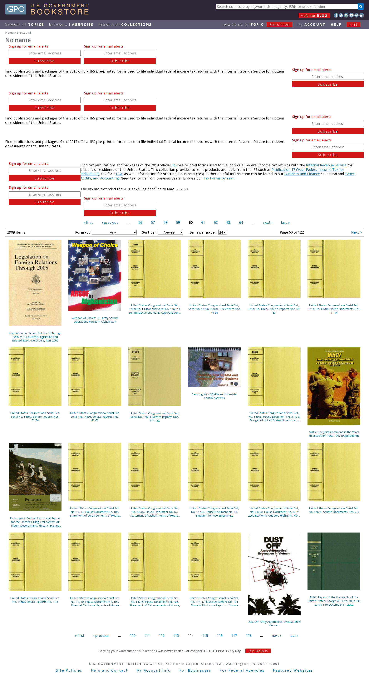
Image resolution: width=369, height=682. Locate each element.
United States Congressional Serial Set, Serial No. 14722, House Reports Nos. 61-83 (274, 308)
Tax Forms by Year (218, 178)
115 (205, 635)
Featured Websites (293, 670)
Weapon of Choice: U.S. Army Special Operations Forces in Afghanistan (95, 319)
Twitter (341, 15)
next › (267, 222)
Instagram (346, 15)
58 (165, 222)
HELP (336, 24)
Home (9, 32)
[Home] (48, 13)
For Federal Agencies (242, 670)
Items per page (202, 232)
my (311, 24)
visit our (314, 15)
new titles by (256, 24)
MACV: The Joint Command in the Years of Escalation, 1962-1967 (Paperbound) (334, 433)
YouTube (351, 15)
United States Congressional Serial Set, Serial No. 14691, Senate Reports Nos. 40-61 (95, 416)
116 (220, 635)
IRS (174, 165)
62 (216, 222)
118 (249, 635)
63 (228, 222)
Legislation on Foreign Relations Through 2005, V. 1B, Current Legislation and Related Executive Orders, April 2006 (35, 336)
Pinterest (356, 15)
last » (285, 222)
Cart (354, 24)
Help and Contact (109, 670)
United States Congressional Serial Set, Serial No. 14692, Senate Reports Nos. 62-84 (35, 416)
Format (82, 232)
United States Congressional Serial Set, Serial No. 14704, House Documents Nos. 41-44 (334, 308)
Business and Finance (302, 173)
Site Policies (69, 670)
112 (162, 635)
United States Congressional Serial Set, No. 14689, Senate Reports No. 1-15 (35, 600)
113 (176, 635)
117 (234, 635)
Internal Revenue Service (326, 165)
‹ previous (110, 222)
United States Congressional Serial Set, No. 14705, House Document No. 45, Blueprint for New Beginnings (214, 511)
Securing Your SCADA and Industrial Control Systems (214, 396)
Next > (356, 232)
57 (153, 222)
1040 (119, 173)
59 (178, 222)
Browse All (24, 24)
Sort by (148, 232)
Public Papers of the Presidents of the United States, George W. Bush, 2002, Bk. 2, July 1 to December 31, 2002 (334, 600)
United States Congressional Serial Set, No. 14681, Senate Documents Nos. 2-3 (334, 510)
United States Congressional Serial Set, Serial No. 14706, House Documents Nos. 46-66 (214, 308)
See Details (258, 651)
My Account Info (153, 670)
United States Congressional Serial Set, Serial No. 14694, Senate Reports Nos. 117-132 (154, 416)
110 (132, 635)
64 (241, 222)
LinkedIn (361, 15)
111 (147, 635)
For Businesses (195, 670)
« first (88, 222)
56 (140, 222)
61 (203, 222)
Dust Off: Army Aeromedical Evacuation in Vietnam (274, 623)
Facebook (336, 15)
